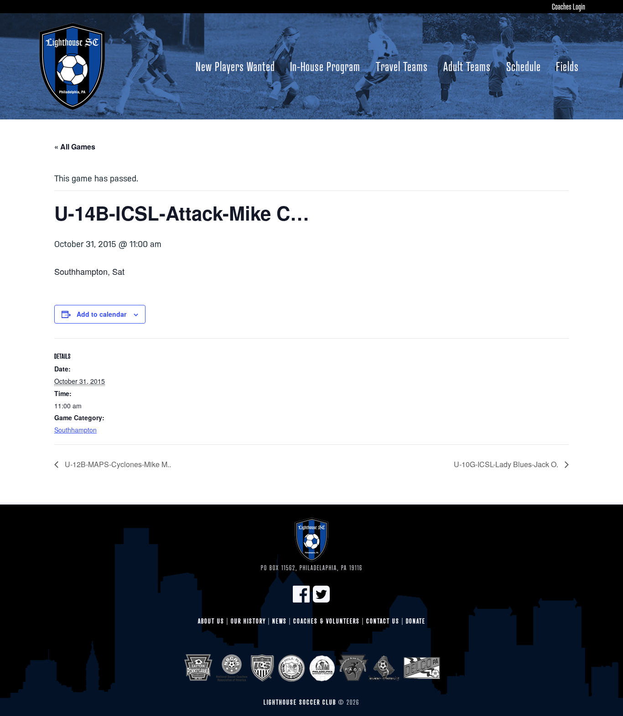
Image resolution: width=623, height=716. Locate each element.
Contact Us (383, 621)
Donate (416, 621)
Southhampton (75, 429)
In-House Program (325, 66)
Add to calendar (101, 314)
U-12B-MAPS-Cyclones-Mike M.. (117, 464)
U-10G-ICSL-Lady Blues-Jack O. (507, 464)
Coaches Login (568, 6)
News (279, 621)
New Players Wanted (235, 66)
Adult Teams (467, 66)
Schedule (523, 66)
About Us (211, 621)
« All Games (74, 146)
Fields (567, 66)
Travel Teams (402, 66)
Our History (248, 621)
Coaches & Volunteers (326, 621)
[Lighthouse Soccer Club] (72, 66)
